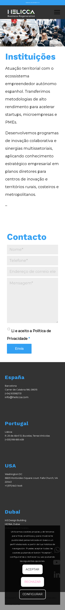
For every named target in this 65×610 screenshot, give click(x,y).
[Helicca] (27, 12)
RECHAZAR (32, 581)
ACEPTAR (32, 569)
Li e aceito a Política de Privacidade (29, 335)
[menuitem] (55, 12)
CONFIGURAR (32, 594)
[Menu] (55, 12)
